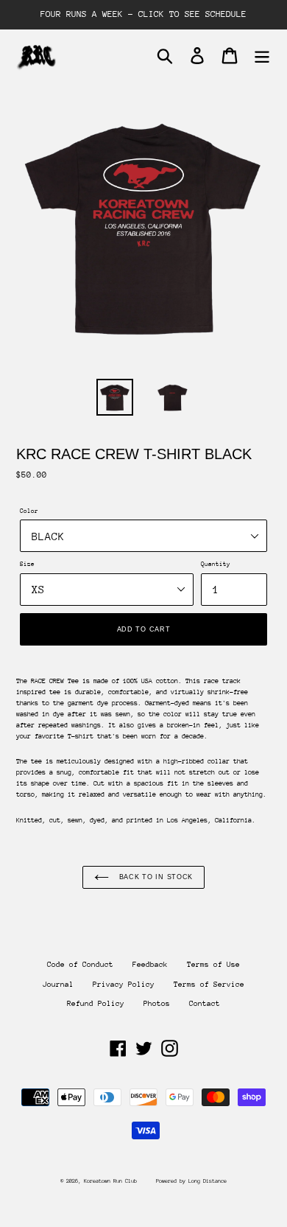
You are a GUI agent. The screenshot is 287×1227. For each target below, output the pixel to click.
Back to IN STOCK (154, 877)
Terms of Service (209, 984)
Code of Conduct (80, 964)
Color (29, 510)
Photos (157, 1003)
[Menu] (262, 55)
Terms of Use (213, 964)
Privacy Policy (124, 984)
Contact (204, 1003)
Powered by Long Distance (191, 1181)
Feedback (150, 964)
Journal (58, 984)
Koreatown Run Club (110, 1181)
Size (27, 563)
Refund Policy (95, 1003)
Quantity (215, 563)
